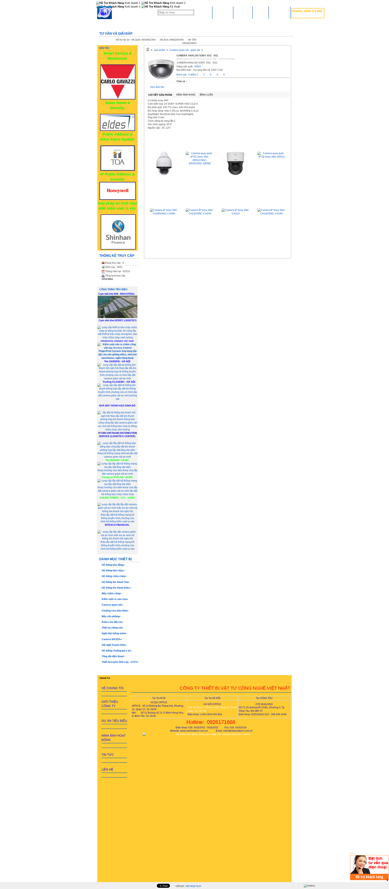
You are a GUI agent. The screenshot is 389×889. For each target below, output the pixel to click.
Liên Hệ (260, 12)
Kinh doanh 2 (177, 2)
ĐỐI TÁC (104, 48)
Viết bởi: (188, 886)
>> (351, 853)
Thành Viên (279, 12)
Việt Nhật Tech (193, 886)
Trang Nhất (223, 12)
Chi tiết (164, 183)
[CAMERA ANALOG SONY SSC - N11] (161, 82)
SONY (197, 66)
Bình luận (206, 94)
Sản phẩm (159, 50)
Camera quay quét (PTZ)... (164, 145)
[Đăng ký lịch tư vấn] (369, 879)
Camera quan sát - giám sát (185, 50)
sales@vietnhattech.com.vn (307, 15)
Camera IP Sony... (164, 202)
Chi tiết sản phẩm (160, 95)
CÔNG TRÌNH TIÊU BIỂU (113, 289)
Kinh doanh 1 (132, 2)
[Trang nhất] (147, 50)
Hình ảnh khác (186, 94)
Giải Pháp (243, 12)
